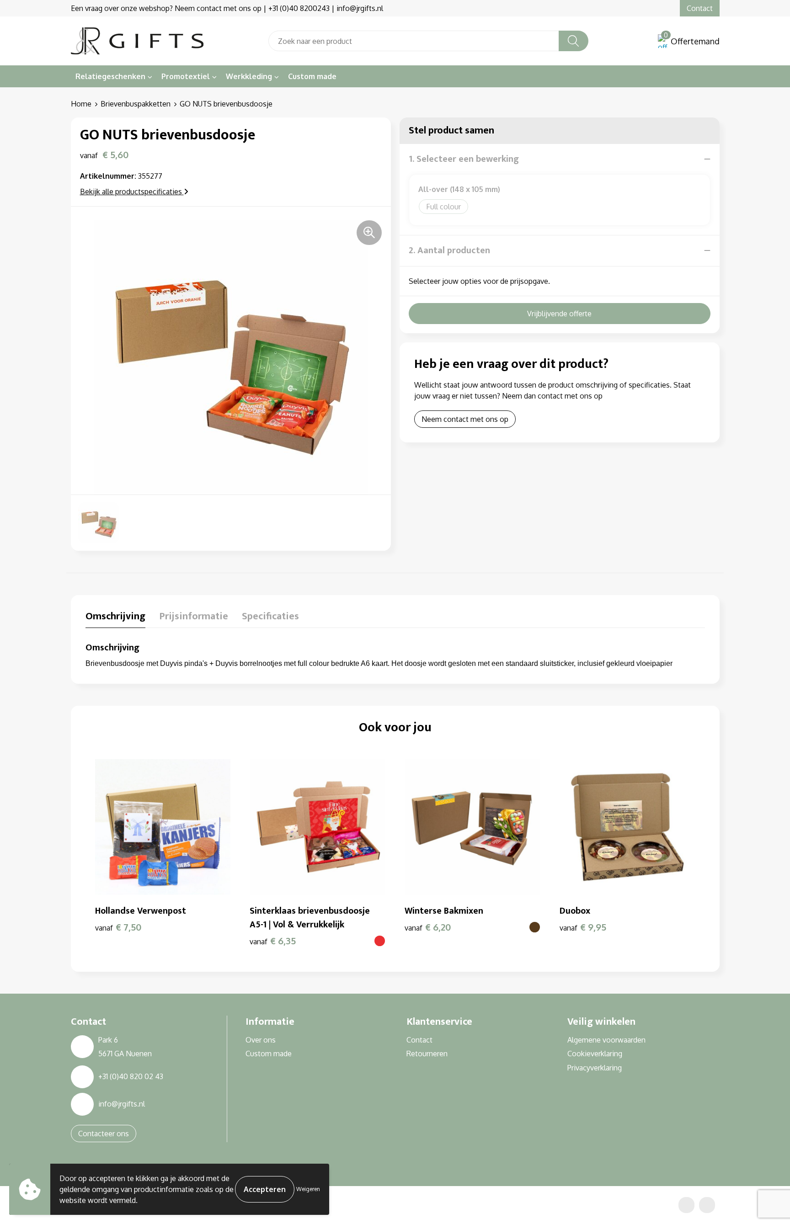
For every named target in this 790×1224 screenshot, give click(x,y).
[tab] (115, 619)
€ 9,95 (583, 927)
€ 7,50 (118, 927)
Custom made (312, 76)
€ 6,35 (273, 941)
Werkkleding (249, 76)
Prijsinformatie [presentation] (193, 617)
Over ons (261, 1039)
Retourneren (427, 1053)
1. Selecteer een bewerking (464, 159)
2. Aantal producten (449, 250)
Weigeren (308, 1189)
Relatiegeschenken (110, 76)
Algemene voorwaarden (606, 1039)
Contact (700, 8)
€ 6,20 (428, 927)
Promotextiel (185, 76)
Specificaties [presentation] (270, 617)
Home (81, 103)
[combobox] (413, 41)
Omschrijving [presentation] (115, 617)
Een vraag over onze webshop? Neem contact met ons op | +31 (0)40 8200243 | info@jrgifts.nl (227, 8)
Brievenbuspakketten (136, 103)
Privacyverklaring (594, 1067)
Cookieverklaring (594, 1053)
